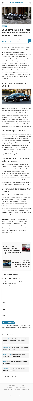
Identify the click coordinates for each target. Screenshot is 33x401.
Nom (3, 302)
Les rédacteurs (11, 385)
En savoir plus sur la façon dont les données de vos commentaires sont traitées (16, 327)
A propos (22, 387)
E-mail (4, 309)
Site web (4, 315)
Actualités (4, 26)
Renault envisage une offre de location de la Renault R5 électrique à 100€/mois (15, 340)
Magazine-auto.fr (6, 41)
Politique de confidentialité (22, 389)
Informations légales (12, 387)
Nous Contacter (8, 389)
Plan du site (21, 385)
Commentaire (6, 285)
